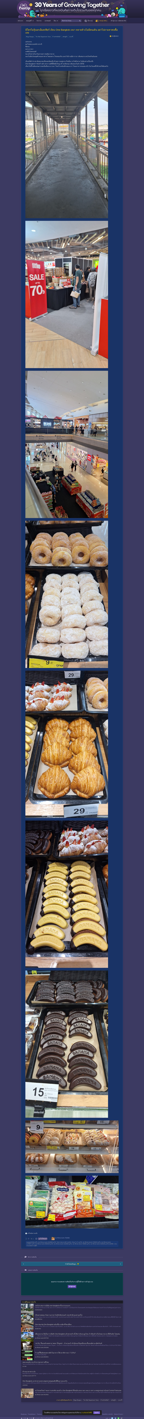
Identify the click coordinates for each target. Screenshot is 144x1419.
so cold (24, 1366)
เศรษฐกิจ (64, 36)
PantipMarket (31, 1414)
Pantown (39, 1414)
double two (38, 1328)
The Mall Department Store (43, 36)
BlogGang (23, 1414)
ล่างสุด (30, 1418)
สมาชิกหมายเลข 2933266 (42, 1347)
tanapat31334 (30, 1242)
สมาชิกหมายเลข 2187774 (29, 1375)
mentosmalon (38, 1310)
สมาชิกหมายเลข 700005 (79, 1244)
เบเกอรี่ (71, 36)
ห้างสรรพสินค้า (56, 36)
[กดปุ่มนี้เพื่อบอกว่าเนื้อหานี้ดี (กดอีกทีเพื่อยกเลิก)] (28, 1238)
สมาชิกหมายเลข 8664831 (42, 1357)
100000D (25, 1385)
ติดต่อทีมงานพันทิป (107, 1414)
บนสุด (24, 1418)
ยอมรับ (97, 1412)
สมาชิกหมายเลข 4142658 (61, 1244)
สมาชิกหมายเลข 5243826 (45, 1242)
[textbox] (71, 20)
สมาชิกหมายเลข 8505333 (42, 1244)
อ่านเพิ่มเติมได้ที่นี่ (86, 1412)
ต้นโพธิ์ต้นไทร (38, 1319)
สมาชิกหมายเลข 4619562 (42, 1394)
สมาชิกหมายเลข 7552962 (62, 1238)
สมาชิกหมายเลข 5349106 (98, 1244)
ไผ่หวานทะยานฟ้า (62, 1242)
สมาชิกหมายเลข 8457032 (42, 1338)
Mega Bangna (30, 36)
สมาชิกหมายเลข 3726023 (90, 1242)
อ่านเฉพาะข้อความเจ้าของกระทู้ (44, 1418)
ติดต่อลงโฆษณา (118, 1414)
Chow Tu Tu (75, 1242)
